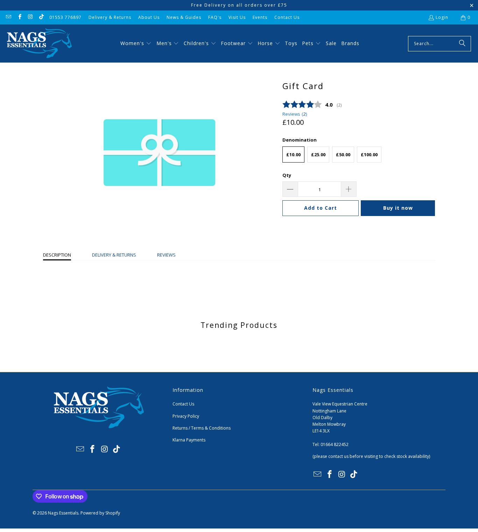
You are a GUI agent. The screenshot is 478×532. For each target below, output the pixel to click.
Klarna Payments (189, 440)
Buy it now (398, 207)
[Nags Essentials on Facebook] (19, 17)
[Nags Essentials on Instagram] (30, 17)
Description (57, 255)
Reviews (166, 255)
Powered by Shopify (100, 513)
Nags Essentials (63, 513)
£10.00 (293, 154)
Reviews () (294, 114)
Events (260, 17)
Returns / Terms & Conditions (202, 428)
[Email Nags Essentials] (8, 17)
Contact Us (287, 17)
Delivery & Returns (110, 17)
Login (442, 17)
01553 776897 (65, 17)
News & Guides (184, 17)
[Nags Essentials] (39, 43)
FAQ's (215, 17)
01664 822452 (335, 444)
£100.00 (369, 154)
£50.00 (343, 154)
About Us (149, 17)
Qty (286, 175)
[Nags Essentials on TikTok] (41, 17)
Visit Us (237, 17)
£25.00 (318, 154)
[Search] (462, 43)
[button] (136, 43)
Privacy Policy (186, 416)
